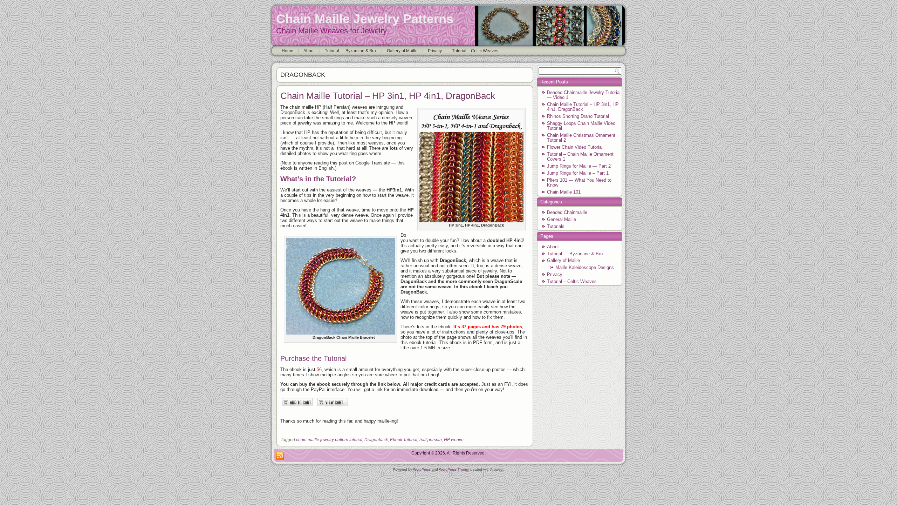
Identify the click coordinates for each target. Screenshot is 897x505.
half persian (430, 439)
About (309, 50)
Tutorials (555, 226)
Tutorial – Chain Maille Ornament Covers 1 (580, 157)
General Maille (561, 219)
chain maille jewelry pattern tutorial (329, 439)
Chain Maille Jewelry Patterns (364, 19)
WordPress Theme (454, 469)
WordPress (422, 469)
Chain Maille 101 (564, 192)
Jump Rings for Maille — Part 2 (579, 166)
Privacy (435, 50)
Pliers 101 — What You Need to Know (579, 182)
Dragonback (376, 439)
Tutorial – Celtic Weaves (475, 50)
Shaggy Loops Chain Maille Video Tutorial (581, 126)
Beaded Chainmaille (567, 212)
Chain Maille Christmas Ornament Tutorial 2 (581, 138)
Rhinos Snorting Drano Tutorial (578, 116)
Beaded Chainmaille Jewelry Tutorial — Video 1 (584, 95)
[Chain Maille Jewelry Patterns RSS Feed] (280, 456)
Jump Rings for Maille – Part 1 (578, 173)
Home (287, 50)
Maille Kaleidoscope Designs (584, 267)
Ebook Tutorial (403, 439)
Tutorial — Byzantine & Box (351, 50)
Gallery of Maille (402, 50)
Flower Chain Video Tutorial (575, 147)
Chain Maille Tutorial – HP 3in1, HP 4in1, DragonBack (387, 95)
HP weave (454, 439)
